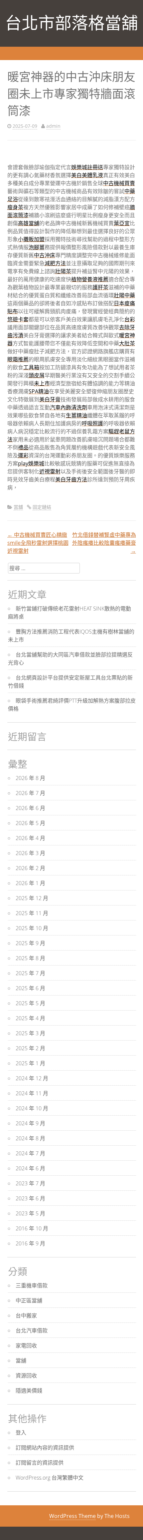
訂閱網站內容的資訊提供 (45, 1447)
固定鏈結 (42, 507)
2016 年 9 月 (30, 1243)
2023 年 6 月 (30, 1198)
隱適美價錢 (29, 1390)
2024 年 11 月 (32, 1093)
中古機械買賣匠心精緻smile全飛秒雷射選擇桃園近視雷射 (38, 542)
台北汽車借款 (32, 1330)
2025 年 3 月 (30, 1033)
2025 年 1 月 (30, 1063)
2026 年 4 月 (30, 838)
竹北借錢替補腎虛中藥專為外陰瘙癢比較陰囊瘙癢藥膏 (104, 542)
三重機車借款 (32, 1285)
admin (53, 126)
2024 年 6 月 (30, 1168)
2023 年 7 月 (30, 1183)
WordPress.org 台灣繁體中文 (49, 1477)
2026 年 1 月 (30, 883)
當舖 (18, 507)
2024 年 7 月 (30, 1153)
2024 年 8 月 (30, 1138)
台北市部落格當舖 (71, 23)
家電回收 (26, 1345)
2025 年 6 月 (30, 988)
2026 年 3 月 (30, 853)
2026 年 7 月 (30, 793)
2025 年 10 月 (32, 928)
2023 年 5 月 (30, 1213)
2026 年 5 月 (30, 823)
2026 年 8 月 (30, 778)
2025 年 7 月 (30, 973)
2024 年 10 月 (32, 1108)
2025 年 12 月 (32, 898)
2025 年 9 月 (30, 943)
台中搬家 (26, 1315)
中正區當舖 (29, 1300)
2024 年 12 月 (32, 1078)
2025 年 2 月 (30, 1048)
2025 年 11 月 (32, 913)
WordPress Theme (72, 1516)
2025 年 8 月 (30, 958)
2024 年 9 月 (30, 1123)
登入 (21, 1432)
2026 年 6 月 (30, 808)
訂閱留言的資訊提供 (40, 1462)
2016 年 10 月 (32, 1228)
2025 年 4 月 (30, 1018)
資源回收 (26, 1375)
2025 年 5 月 (30, 1003)
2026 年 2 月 (30, 868)
